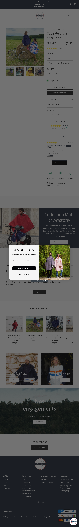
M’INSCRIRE (24, 268)
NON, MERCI (24, 274)
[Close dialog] (68, 247)
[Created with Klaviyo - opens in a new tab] (39, 281)
